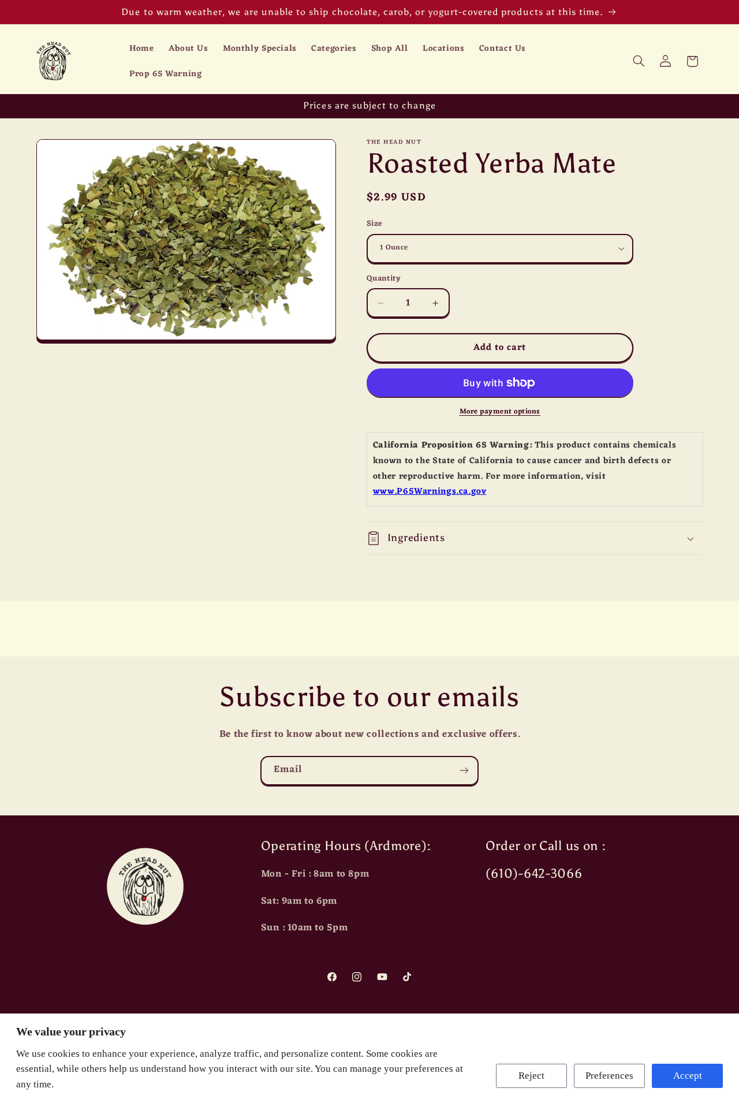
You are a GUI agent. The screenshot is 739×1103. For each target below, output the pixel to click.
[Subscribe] (464, 770)
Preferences (609, 1075)
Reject (531, 1075)
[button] (638, 61)
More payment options (500, 412)
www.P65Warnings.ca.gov (430, 492)
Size (375, 224)
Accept (687, 1075)
